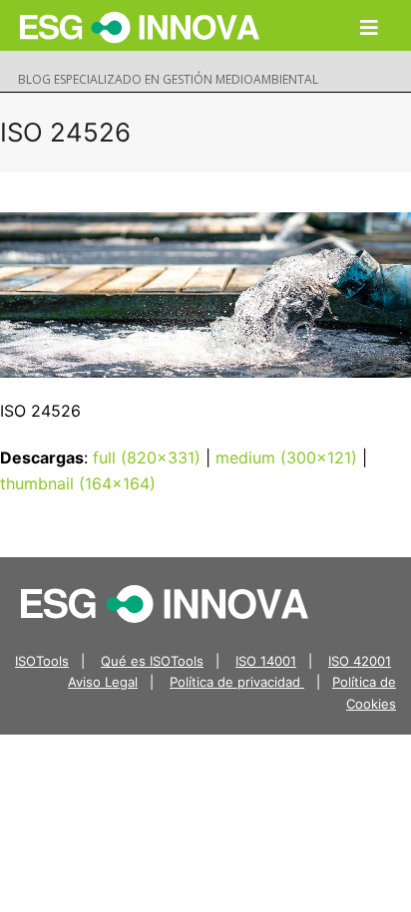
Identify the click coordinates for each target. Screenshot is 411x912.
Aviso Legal (103, 682)
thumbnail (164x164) (78, 483)
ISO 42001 (359, 661)
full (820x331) (147, 457)
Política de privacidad (237, 682)
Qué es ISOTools (152, 661)
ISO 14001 (265, 661)
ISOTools (42, 661)
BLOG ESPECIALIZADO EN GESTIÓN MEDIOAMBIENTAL (168, 79)
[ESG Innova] (164, 602)
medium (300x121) (286, 457)
